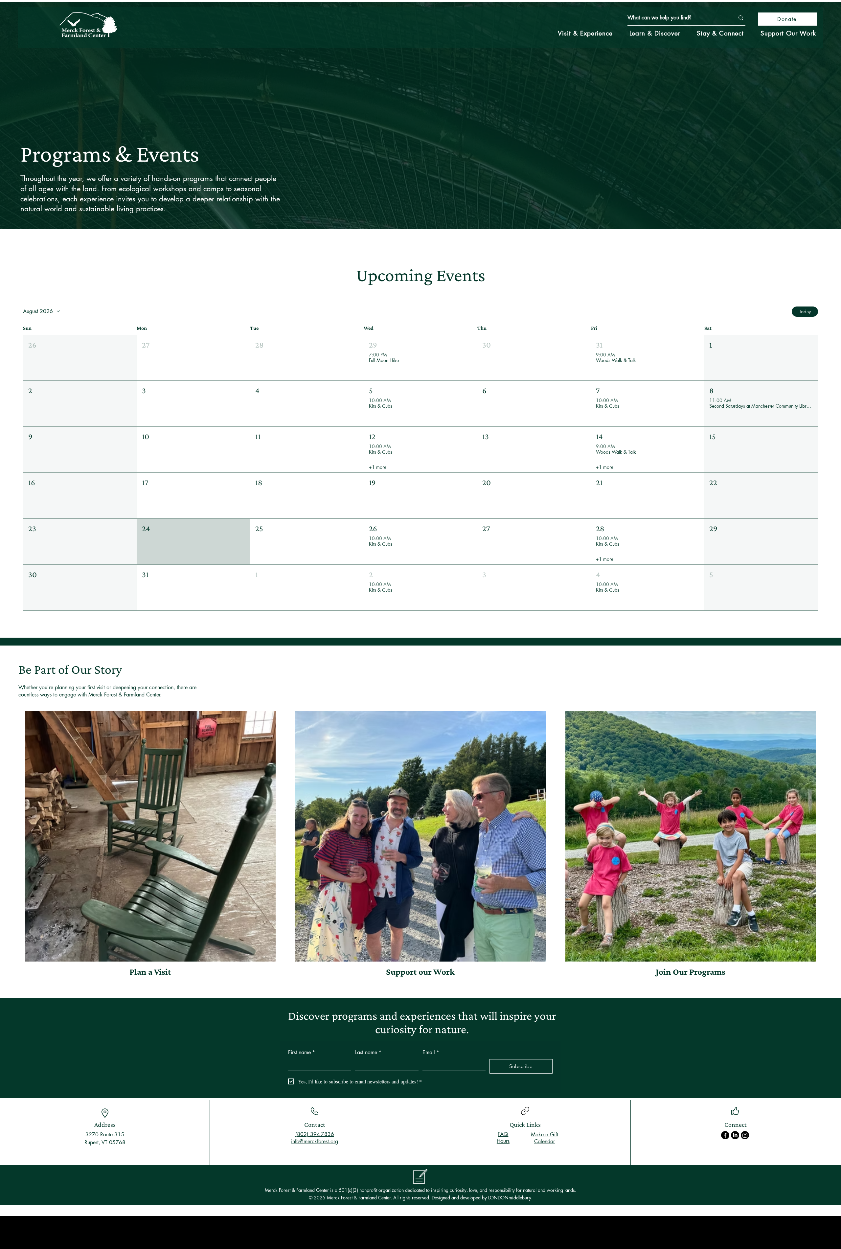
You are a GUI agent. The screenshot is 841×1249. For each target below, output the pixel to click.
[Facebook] (725, 1135)
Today (805, 311)
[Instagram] (745, 1135)
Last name (368, 1052)
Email (430, 1052)
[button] (80, 358)
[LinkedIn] (735, 1135)
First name (301, 1052)
